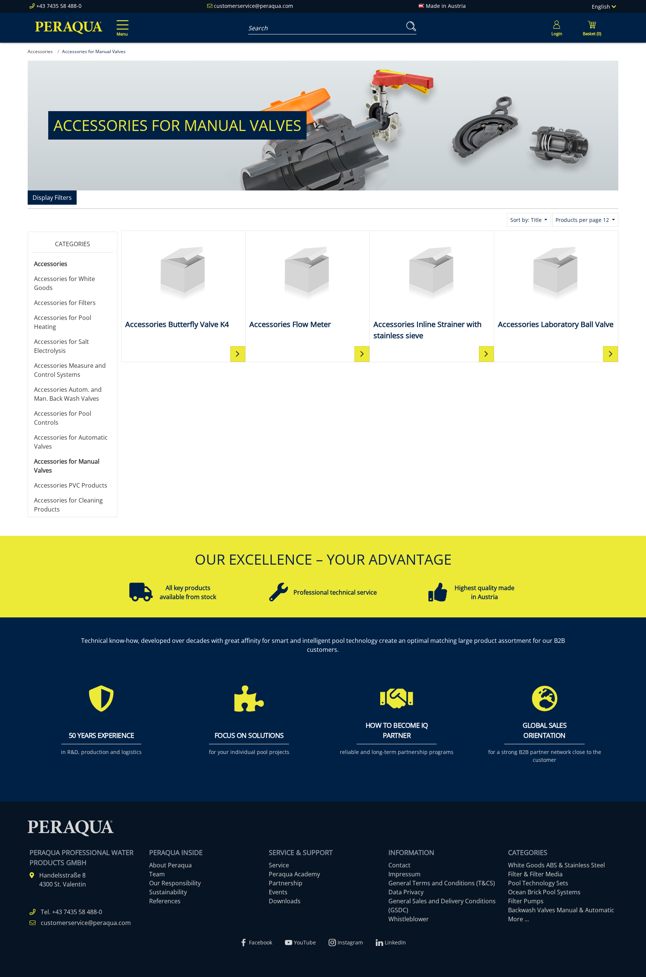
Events (278, 892)
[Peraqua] (69, 28)
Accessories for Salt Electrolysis (61, 346)
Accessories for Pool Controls (62, 418)
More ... (518, 919)
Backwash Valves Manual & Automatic (561, 910)
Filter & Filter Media (535, 874)
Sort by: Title (526, 219)
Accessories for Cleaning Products (68, 504)
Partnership (285, 883)
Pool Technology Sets (538, 883)
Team (157, 874)
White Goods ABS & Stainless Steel (556, 865)
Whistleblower (408, 919)
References (165, 901)
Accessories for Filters (65, 303)
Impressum (404, 874)
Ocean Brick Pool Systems (544, 892)
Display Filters (52, 197)
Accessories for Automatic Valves (71, 442)
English (602, 6)
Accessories (50, 264)
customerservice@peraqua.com (253, 5)
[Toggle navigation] (121, 23)
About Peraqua (170, 865)
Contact (399, 865)
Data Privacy (406, 892)
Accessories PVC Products (70, 485)
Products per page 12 (583, 219)
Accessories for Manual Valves (66, 465)
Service (279, 865)
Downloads (285, 901)
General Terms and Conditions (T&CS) (441, 883)
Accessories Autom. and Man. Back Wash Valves (68, 394)
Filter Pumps (526, 901)
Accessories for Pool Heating (62, 322)
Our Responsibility (175, 883)
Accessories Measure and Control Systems (70, 370)
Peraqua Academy (294, 874)
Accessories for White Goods (64, 283)
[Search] (409, 26)
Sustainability (168, 892)
